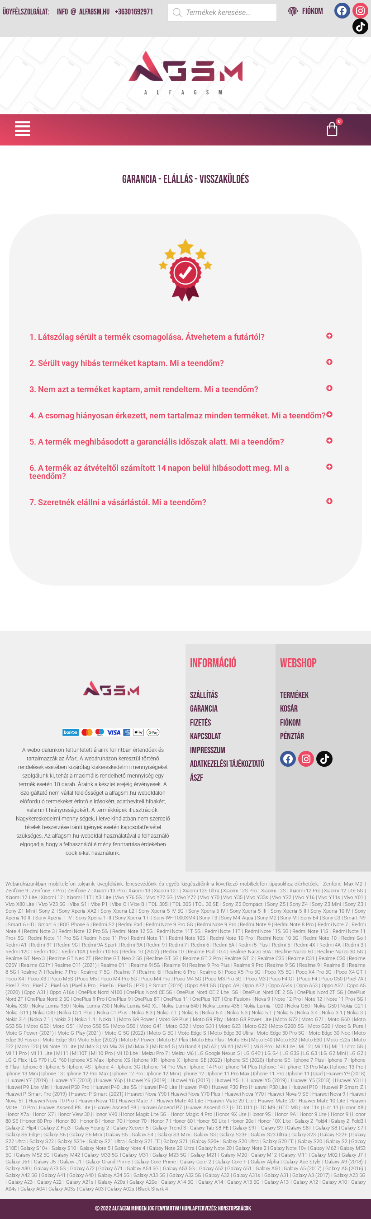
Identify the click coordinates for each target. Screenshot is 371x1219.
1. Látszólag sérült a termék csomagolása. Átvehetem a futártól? (147, 337)
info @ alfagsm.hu (83, 12)
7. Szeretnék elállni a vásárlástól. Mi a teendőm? (117, 502)
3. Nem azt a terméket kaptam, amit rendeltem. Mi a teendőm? (143, 389)
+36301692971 (134, 12)
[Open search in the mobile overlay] (222, 13)
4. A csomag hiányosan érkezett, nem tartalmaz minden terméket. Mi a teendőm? (177, 415)
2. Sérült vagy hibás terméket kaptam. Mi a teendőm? (126, 363)
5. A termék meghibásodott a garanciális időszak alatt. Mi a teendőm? (156, 441)
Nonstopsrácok (234, 1208)
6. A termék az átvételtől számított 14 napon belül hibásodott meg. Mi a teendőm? (159, 472)
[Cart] (332, 129)
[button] (22, 129)
